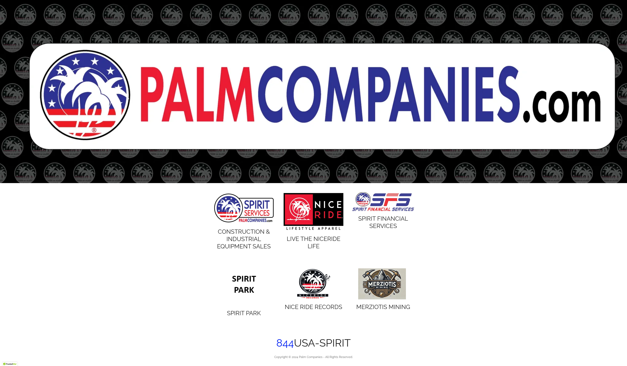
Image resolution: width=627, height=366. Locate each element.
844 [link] (285, 343)
